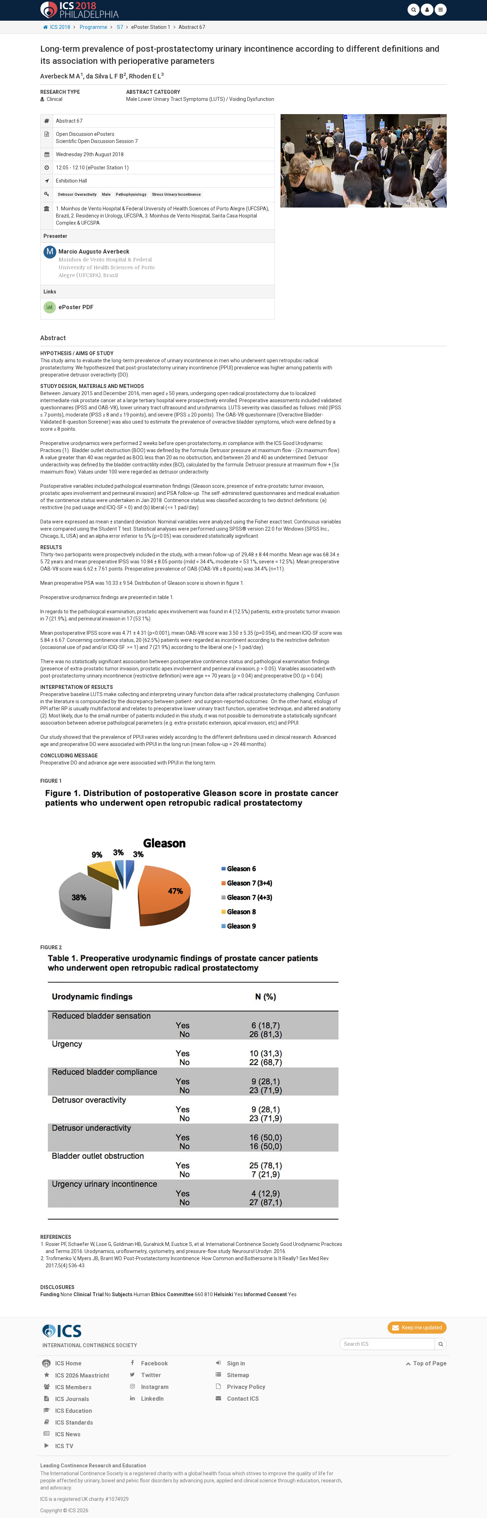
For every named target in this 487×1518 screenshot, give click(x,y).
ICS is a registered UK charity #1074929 (84, 1499)
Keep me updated (422, 1327)
